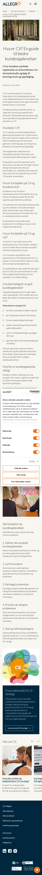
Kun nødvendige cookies (21, 482)
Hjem (5, 11)
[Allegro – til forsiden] (12, 4)
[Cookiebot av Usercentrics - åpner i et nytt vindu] (29, 391)
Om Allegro (7, 806)
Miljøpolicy (7, 843)
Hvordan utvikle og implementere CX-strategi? (15, 779)
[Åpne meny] (35, 3)
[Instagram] (15, 851)
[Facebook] (10, 851)
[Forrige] (32, 741)
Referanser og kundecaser (13, 821)
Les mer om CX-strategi (18, 728)
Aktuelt (32, 11)
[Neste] (38, 741)
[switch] (36, 438)
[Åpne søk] (30, 4)
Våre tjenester (8, 811)
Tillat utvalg (21, 475)
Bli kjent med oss (18, 11)
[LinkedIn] (4, 851)
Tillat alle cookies (21, 468)
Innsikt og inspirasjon (11, 825)
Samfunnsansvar (9, 838)
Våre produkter (8, 816)
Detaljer (32, 461)
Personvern (7, 833)
